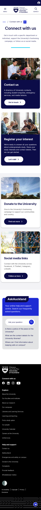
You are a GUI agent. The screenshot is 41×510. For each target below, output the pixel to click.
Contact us (11, 84)
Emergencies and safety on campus (14, 457)
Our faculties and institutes (11, 398)
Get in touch (14, 102)
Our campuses (7, 407)
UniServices (6, 438)
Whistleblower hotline (9, 475)
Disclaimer (5, 492)
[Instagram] (13, 383)
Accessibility (5, 489)
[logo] (20, 10)
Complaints (6, 466)
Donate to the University (20, 204)
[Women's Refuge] (4, 485)
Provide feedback (8, 470)
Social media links (16, 258)
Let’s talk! (12, 159)
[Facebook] (3, 383)
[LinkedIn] (8, 383)
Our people (6, 425)
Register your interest (18, 139)
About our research (8, 403)
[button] (39, 3)
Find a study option (8, 420)
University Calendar (8, 429)
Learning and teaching (9, 416)
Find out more (14, 221)
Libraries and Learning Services (12, 411)
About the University (9, 394)
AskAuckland (6, 453)
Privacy (22, 489)
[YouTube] (18, 383)
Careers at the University (10, 433)
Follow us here (15, 276)
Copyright (14, 489)
